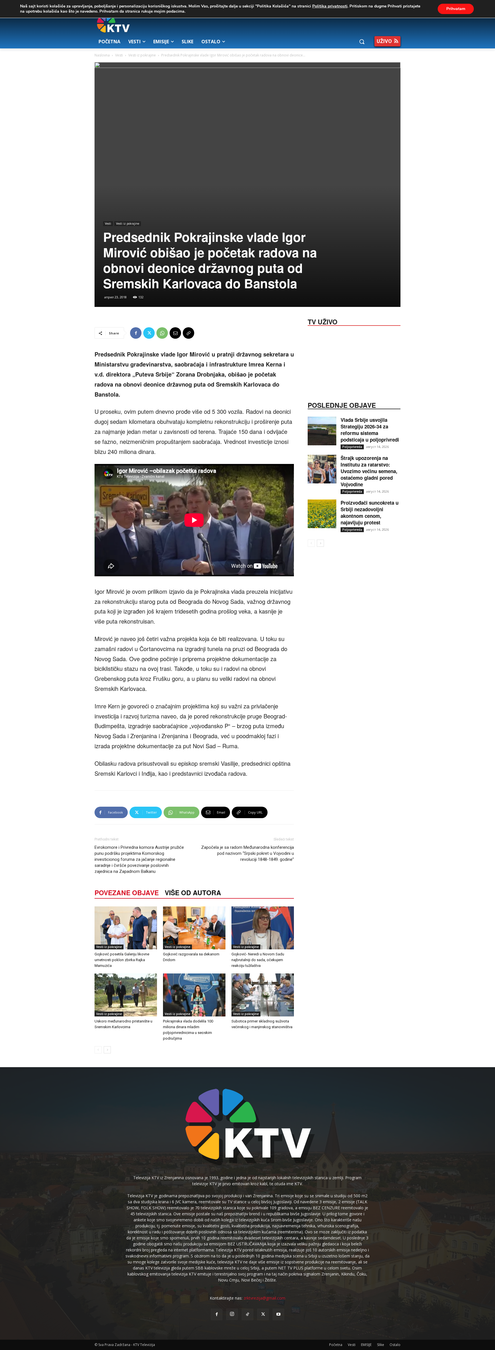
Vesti (119, 55)
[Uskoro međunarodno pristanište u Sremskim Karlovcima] (126, 994)
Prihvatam (455, 8)
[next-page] (107, 1049)
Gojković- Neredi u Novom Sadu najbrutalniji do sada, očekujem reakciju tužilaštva (257, 960)
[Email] (175, 333)
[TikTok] (247, 1314)
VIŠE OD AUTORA (193, 892)
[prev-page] (98, 1049)
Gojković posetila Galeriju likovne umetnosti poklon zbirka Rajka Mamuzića (122, 960)
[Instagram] (232, 1314)
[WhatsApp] (162, 333)
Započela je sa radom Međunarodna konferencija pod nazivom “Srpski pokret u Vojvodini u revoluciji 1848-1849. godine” (247, 853)
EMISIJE (366, 1344)
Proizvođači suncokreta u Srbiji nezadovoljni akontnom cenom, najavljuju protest (369, 512)
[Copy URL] (188, 333)
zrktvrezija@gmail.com (264, 1298)
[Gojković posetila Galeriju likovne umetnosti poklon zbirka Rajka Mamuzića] (126, 927)
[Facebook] (136, 333)
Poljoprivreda (352, 447)
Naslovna (102, 55)
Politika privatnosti (329, 6)
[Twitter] (149, 333)
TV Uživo (322, 321)
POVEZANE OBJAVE (127, 892)
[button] (362, 41)
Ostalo (395, 1344)
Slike (380, 1344)
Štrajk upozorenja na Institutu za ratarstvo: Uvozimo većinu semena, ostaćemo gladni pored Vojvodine (369, 471)
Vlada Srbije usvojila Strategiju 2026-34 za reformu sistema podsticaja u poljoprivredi (370, 429)
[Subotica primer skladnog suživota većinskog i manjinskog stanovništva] (262, 994)
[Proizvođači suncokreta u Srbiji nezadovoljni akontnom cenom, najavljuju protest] (322, 513)
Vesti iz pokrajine (142, 55)
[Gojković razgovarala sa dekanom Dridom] (194, 927)
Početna (335, 1344)
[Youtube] (278, 1314)
